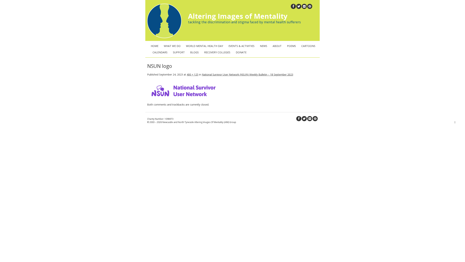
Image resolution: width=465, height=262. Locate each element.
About (277, 46)
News (263, 46)
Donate (241, 52)
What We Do (172, 46)
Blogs (194, 52)
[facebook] (293, 6)
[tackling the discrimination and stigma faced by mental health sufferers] (163, 37)
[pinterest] (309, 6)
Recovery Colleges (217, 52)
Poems (291, 46)
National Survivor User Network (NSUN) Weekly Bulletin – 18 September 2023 (247, 74)
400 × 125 (192, 74)
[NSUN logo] (183, 100)
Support (179, 52)
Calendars (160, 52)
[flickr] (304, 6)
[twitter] (299, 6)
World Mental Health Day (204, 46)
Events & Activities (241, 46)
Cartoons (308, 46)
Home (154, 46)
